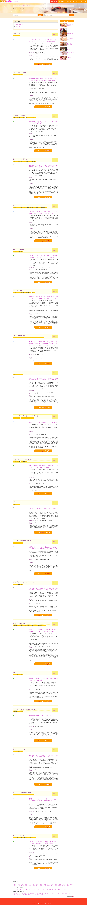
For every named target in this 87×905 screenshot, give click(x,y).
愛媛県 (33, 885)
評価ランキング (54, 1)
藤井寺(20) (18, 26)
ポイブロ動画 (61, 1)
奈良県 (52, 884)
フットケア (39, 889)
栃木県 (45, 882)
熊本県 (56, 885)
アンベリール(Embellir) (19, 623)
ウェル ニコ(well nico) (19, 749)
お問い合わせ (49, 900)
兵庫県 (64, 884)
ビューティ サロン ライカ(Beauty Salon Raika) (25, 416)
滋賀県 (45, 884)
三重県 (26, 884)
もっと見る (36, 875)
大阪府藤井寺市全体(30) (20, 24)
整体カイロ (51, 889)
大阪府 (24, 5)
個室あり (42, 894)
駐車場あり (39, 893)
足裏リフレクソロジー (27, 889)
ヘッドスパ (34, 889)
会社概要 (54, 900)
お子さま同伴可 (24, 894)
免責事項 (43, 900)
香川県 (30, 885)
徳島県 (26, 885)
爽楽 (14, 205)
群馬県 (48, 882)
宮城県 (33, 882)
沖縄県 (67, 885)
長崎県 (48, 885)
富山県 (33, 884)
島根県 (15, 885)
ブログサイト (68, 1)
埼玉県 (52, 882)
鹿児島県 (63, 885)
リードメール (83, 1)
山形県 (30, 882)
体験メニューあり (17, 894)
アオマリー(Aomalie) (18, 249)
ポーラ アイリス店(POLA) (19, 72)
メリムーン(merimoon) (19, 502)
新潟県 (30, 884)
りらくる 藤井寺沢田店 (19, 335)
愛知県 (19, 884)
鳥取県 (19, 885)
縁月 (14, 672)
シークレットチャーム (19, 835)
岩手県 (26, 882)
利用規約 (39, 900)
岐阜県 (22, 884)
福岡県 (41, 885)
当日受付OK (16, 893)
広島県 (71, 884)
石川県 (37, 884)
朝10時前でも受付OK (23, 893)
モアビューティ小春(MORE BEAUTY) (23, 792)
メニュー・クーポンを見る (43, 64)
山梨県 (67, 882)
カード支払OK (52, 893)
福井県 (41, 884)
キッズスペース (31, 894)
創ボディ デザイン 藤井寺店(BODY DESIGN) (24, 159)
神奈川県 (59, 882)
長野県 (64, 882)
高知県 (37, 885)
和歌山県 (59, 884)
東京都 (71, 882)
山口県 (22, 885)
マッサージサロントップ (17, 5)
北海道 (15, 882)
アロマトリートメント (62, 889)
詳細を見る (55, 34)
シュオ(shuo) (16, 33)
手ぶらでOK (58, 893)
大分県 (45, 885)
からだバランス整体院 (19, 115)
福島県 (37, 882)
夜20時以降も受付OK (32, 893)
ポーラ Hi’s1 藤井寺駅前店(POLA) (22, 541)
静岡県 (15, 884)
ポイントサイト (76, 1)
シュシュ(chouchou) (18, 372)
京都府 (48, 884)
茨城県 (41, 882)
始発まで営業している (66, 893)
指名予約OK (37, 894)
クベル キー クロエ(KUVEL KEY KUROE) (24, 709)
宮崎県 (59, 885)
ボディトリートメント (18, 889)
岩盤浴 (56, 889)
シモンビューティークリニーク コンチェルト (24, 582)
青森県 (19, 882)
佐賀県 (52, 885)
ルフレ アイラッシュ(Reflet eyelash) (22, 459)
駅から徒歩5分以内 (45, 893)
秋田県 (22, 882)
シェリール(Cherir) (18, 290)
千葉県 (56, 882)
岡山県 (67, 884)
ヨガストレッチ (45, 889)
